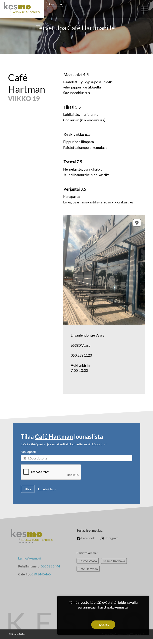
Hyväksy (103, 624)
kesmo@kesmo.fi (29, 558)
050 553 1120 (81, 355)
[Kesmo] (22, 9)
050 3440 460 (41, 574)
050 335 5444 (50, 566)
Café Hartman (88, 569)
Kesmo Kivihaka (114, 561)
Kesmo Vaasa (87, 561)
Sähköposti (28, 451)
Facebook (88, 538)
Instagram (111, 538)
